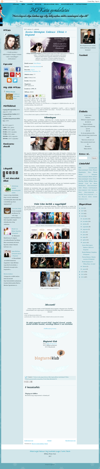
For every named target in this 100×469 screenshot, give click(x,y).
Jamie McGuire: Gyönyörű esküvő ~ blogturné (16, 253)
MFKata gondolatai (49, 10)
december (85, 219)
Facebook (42, 451)
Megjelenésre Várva (85, 172)
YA (39, 71)
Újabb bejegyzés (28, 440)
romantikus (35, 71)
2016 (82, 213)
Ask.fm (68, 451)
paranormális (28, 71)
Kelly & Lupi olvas (52, 344)
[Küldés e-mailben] (25, 382)
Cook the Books (91, 183)
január (84, 269)
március (85, 242)
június (84, 234)
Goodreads (52, 451)
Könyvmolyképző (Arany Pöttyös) (88, 179)
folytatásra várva (83, 199)
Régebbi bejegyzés (71, 440)
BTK (80, 168)
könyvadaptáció (83, 190)
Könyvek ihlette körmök (89, 196)
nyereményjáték (93, 168)
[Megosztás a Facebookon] (31, 382)
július (84, 232)
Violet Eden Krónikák (35, 66)
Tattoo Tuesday (81, 4)
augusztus (85, 229)
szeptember (86, 227)
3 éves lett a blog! (16, 208)
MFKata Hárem (93, 181)
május (84, 237)
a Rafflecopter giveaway (50, 328)
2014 (82, 272)
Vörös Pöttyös (37, 63)
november (85, 221)
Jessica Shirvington (50, 377)
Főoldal (16, 4)
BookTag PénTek (83, 181)
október (85, 224)
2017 (82, 211)
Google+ (58, 451)
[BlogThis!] (27, 382)
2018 (82, 208)
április (84, 240)
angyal (32, 69)
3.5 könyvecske (36, 377)
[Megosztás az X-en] (29, 382)
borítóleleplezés (93, 188)
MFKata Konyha (10, 92)
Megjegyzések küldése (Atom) (40, 443)
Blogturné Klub (67, 4)
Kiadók (30, 4)
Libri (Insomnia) (92, 190)
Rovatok (38, 4)
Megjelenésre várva (51, 4)
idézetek (81, 183)
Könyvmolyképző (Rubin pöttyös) (88, 176)
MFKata (53, 464)
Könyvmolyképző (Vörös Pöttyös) (88, 170)
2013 (82, 274)
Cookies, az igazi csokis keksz (16, 96)
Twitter (63, 451)
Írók (23, 4)
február (85, 266)
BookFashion (82, 185)
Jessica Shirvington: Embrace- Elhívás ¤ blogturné (46, 33)
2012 (82, 277)
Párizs (80, 192)
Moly (47, 451)
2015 (82, 216)
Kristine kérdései (8, 274)
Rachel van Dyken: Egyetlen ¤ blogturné (16, 231)
